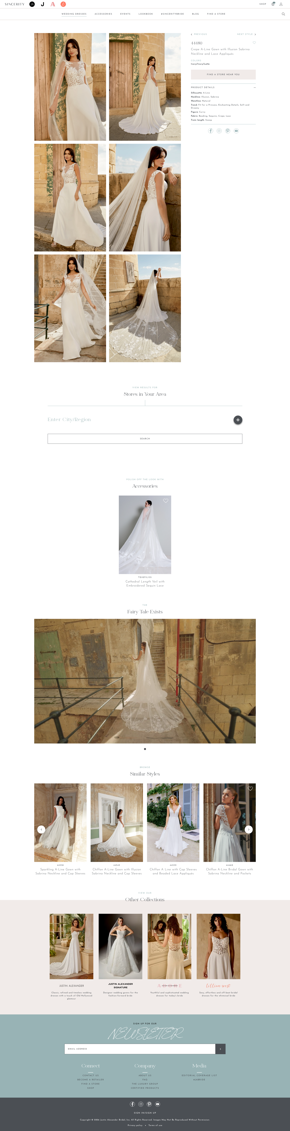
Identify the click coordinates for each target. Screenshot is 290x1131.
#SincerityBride (172, 14)
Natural (206, 101)
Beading (203, 116)
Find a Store (216, 14)
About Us (145, 1076)
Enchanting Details (228, 105)
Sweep (208, 120)
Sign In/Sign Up (145, 1113)
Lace (228, 116)
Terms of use (155, 1125)
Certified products (145, 1088)
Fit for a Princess (207, 105)
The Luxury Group (145, 1084)
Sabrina (215, 97)
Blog (195, 14)
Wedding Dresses (74, 14)
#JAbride (199, 1080)
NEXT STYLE (245, 34)
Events (125, 14)
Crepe (221, 116)
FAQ (145, 1080)
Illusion (205, 97)
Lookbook (146, 14)
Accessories (103, 14)
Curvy (202, 112)
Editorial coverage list (199, 1076)
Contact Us (91, 1076)
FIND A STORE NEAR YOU (223, 75)
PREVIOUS (200, 34)
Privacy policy (135, 1125)
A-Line (206, 93)
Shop (262, 4)
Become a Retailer (90, 1080)
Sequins (213, 116)
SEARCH (145, 439)
